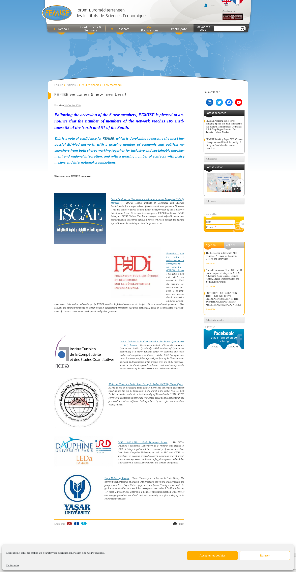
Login (211, 5)
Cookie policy (12, 565)
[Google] (69, 523)
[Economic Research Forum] (233, 16)
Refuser (265, 555)
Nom (208, 221)
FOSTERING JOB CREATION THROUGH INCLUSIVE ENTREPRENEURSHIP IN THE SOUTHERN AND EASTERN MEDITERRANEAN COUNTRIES (223, 299)
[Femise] (95, 13)
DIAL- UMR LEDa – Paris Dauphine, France (142, 442)
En (226, 5)
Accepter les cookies (213, 555)
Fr (237, 5)
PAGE (214, 346)
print (181, 523)
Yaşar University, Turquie (117, 478)
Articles (71, 84)
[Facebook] (76, 523)
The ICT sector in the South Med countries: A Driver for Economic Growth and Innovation (221, 256)
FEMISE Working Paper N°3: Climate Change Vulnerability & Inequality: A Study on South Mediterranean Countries (224, 143)
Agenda (211, 245)
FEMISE (108, 138)
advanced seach (203, 28)
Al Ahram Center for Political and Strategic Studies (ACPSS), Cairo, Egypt (146, 384)
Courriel (211, 227)
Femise (58, 84)
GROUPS (233, 346)
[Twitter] (84, 523)
